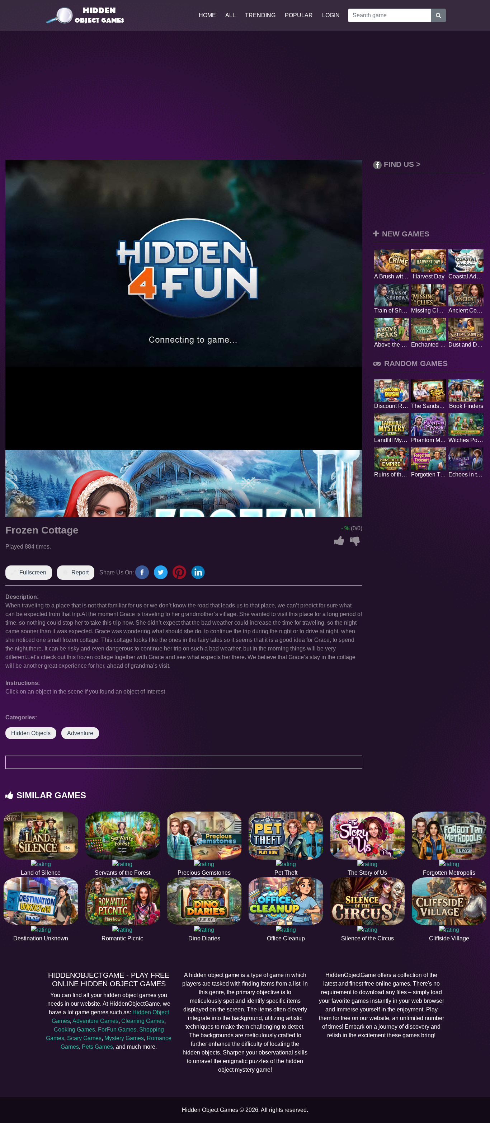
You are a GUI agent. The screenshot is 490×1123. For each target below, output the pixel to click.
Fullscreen (32, 572)
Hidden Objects (31, 733)
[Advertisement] (245, 95)
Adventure (80, 733)
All (230, 15)
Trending (260, 15)
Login (331, 15)
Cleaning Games (142, 1021)
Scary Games (84, 1038)
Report (80, 572)
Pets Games (97, 1047)
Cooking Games (74, 1029)
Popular (299, 15)
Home (207, 15)
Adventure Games (95, 1021)
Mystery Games (124, 1038)
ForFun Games (117, 1029)
